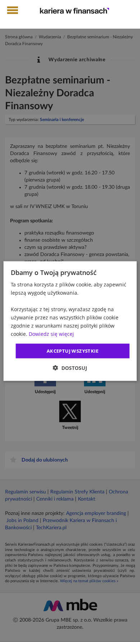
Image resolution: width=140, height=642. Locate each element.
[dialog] (70, 321)
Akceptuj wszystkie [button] (72, 350)
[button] (70, 368)
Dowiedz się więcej (51, 333)
